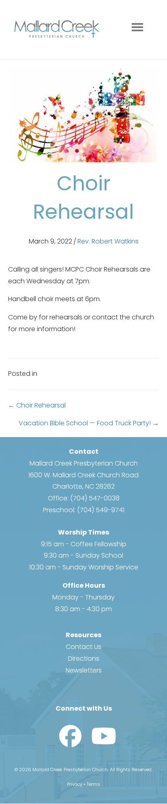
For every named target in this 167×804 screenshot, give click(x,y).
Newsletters (84, 670)
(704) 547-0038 (95, 498)
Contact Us (83, 646)
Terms (93, 784)
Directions (83, 658)
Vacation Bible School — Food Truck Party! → (89, 423)
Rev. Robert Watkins (108, 241)
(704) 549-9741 (100, 510)
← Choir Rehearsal (37, 405)
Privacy (74, 784)
